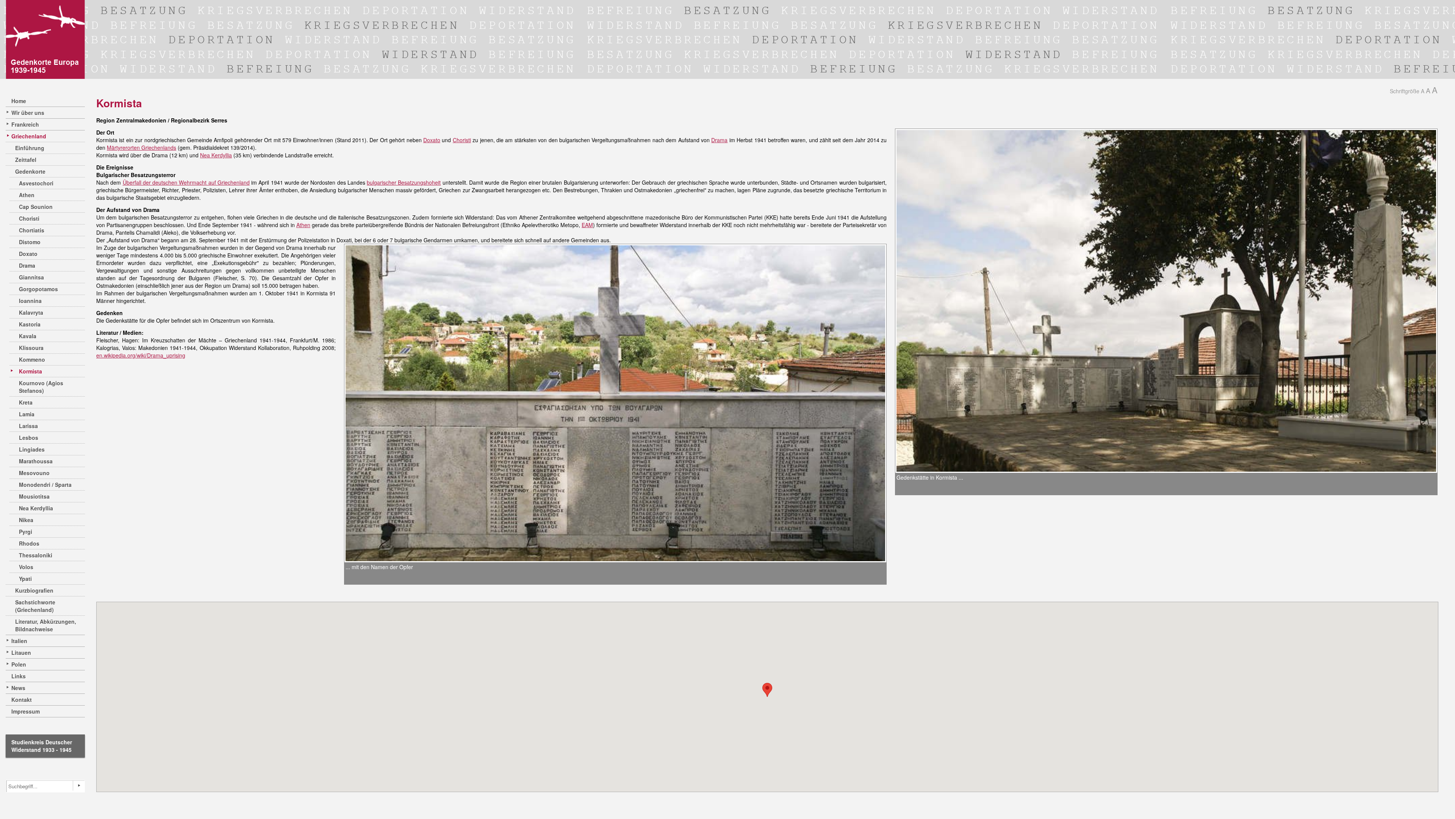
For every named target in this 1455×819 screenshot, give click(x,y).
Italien (19, 641)
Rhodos (29, 543)
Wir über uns (27, 112)
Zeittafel (25, 159)
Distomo (30, 242)
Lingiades (32, 449)
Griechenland (28, 136)
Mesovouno (34, 473)
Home (18, 101)
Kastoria (30, 324)
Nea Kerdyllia (36, 508)
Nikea (26, 520)
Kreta (26, 402)
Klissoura (31, 347)
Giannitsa (31, 277)
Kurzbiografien (34, 590)
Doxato (28, 253)
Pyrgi (25, 531)
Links (18, 676)
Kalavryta (31, 312)
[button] (767, 690)
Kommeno (32, 359)
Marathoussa (36, 461)
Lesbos (28, 437)
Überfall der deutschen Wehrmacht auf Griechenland (186, 182)
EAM (587, 225)
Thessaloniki (35, 555)
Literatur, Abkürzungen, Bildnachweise (45, 625)
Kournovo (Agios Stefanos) (41, 386)
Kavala (27, 336)
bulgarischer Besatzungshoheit (404, 182)
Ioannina (30, 300)
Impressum (25, 711)
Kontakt (21, 699)
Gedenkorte (30, 171)
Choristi (29, 218)
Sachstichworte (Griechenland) (35, 605)
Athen (26, 195)
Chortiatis (31, 230)
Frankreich (25, 124)
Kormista (30, 371)
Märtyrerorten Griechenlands (141, 147)
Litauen (21, 652)
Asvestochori (36, 183)
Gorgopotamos (38, 289)
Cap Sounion (36, 206)
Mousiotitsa (34, 496)
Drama (27, 265)
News (18, 688)
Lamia (26, 414)
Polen (18, 664)
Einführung (29, 148)
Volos (26, 567)
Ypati (25, 578)
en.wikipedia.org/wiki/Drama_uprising (140, 355)
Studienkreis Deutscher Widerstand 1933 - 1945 (41, 745)
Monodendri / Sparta (45, 484)
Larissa (28, 426)
